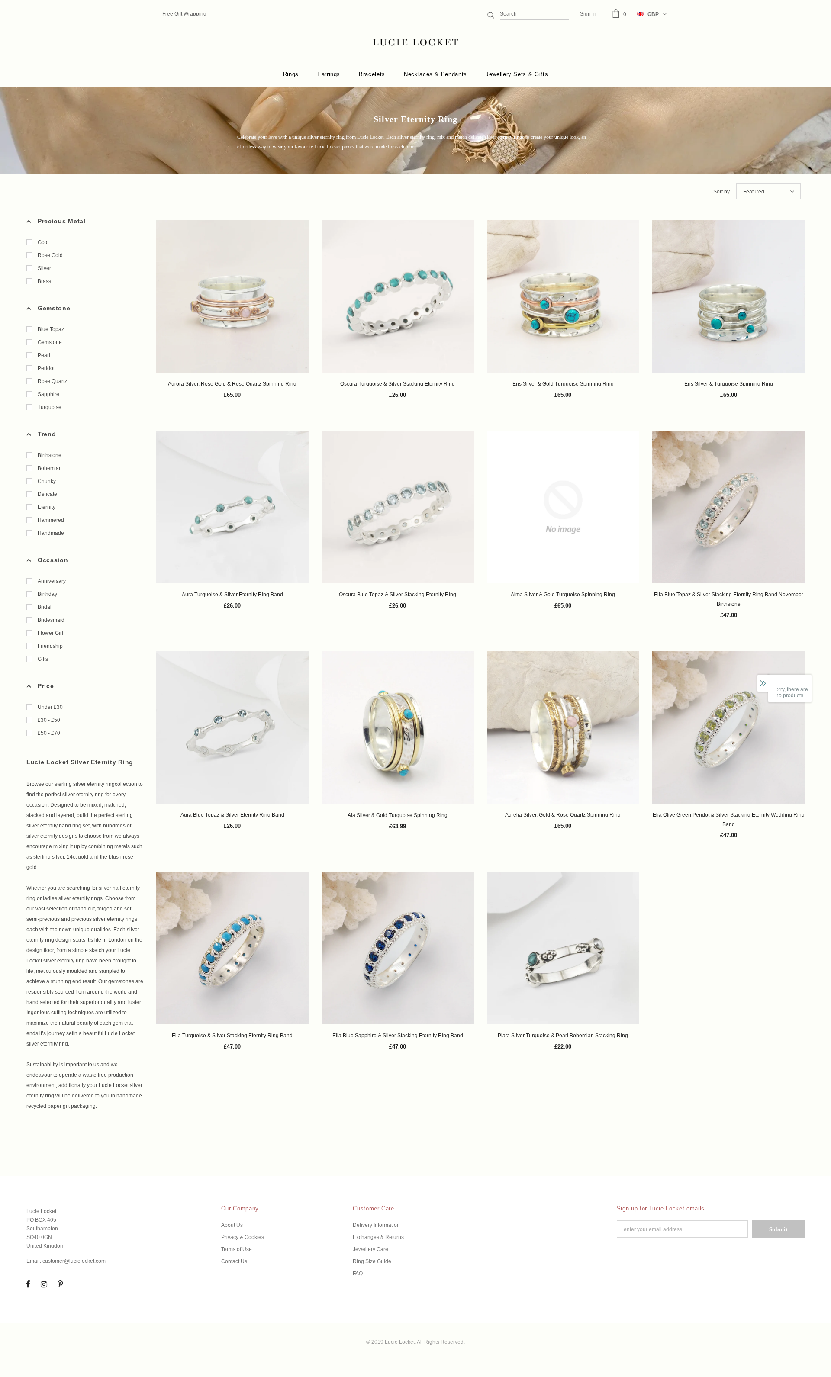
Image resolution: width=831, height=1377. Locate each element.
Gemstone (50, 342)
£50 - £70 (49, 733)
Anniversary (52, 581)
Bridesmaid (51, 620)
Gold (43, 242)
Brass (44, 281)
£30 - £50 (49, 720)
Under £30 (50, 707)
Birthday (47, 594)
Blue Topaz (51, 329)
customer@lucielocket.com (74, 1261)
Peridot (46, 368)
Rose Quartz (52, 381)
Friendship (50, 646)
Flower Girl (50, 633)
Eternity (46, 507)
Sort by (721, 192)
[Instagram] (44, 1284)
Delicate (47, 494)
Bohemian (50, 468)
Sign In (588, 14)
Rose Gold (50, 255)
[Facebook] (28, 1284)
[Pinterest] (60, 1284)
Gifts (43, 659)
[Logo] (415, 42)
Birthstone (49, 455)
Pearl (44, 355)
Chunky (47, 481)
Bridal (45, 607)
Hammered (51, 520)
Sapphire (48, 394)
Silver (44, 268)
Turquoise (49, 407)
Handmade (51, 533)
